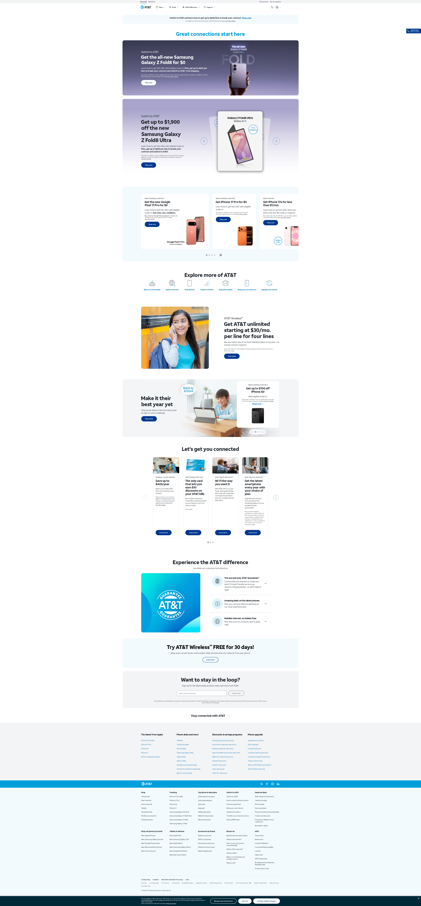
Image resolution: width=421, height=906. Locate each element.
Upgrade (201, 808)
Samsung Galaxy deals (185, 753)
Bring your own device (235, 808)
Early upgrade (253, 744)
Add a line (201, 804)
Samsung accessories (206, 843)
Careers (258, 851)
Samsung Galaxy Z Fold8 (179, 820)
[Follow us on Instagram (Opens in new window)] (272, 784)
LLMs (187, 879)
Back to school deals (184, 773)
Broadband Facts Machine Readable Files (264, 863)
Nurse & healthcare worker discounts (226, 753)
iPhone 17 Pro (146, 744)
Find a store (263, 2)
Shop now (148, 83)
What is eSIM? (232, 853)
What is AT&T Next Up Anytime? (259, 765)
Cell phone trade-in (234, 812)
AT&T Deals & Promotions (264, 796)
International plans (205, 800)
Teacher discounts (219, 765)
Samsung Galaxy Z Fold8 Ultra (181, 816)
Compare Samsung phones (258, 753)
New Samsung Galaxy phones (152, 839)
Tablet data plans (204, 812)
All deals (180, 740)
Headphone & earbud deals (187, 765)
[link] (265, 583)
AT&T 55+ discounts (219, 773)
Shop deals (149, 419)
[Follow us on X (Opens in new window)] (261, 784)
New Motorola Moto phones (151, 847)
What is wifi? (231, 863)
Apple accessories (204, 835)
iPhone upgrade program (150, 757)
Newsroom (259, 839)
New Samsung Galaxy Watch (180, 847)
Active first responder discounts (224, 744)
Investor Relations (261, 843)
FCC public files (145, 886)
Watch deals (181, 761)
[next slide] (276, 141)
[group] (153, 792)
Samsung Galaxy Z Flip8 (178, 823)
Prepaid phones (147, 820)
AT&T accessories (204, 839)
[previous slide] (203, 141)
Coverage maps (154, 883)
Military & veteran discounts (222, 757)
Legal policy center (201, 883)
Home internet (146, 804)
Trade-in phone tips (255, 761)
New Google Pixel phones (150, 843)
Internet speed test (234, 804)
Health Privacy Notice (260, 883)
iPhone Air (145, 748)
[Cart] (272, 7)
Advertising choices (216, 883)
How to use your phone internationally (235, 844)
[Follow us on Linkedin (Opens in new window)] (278, 784)
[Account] (278, 7)
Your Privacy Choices (242, 883)
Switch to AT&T (232, 796)
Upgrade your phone (269, 289)
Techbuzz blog (145, 879)
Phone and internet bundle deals (267, 812)
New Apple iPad (175, 835)
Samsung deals (260, 808)
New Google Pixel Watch (178, 851)
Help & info (259, 855)
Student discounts (219, 761)
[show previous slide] (252, 431)
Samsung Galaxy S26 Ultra (179, 812)
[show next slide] (263, 431)
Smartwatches (146, 812)
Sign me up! (236, 693)
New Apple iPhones (148, 835)
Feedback (156, 879)
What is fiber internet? (235, 849)
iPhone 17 (144, 753)
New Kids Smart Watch (178, 855)
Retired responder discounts (223, 748)
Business (151, 2)
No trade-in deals (261, 825)
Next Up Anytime (204, 820)
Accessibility (176, 883)
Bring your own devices (247, 289)
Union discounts (218, 769)
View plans (232, 356)
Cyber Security (274, 883)
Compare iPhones (254, 748)
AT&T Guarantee (261, 859)
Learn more (163, 533)
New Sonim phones (148, 851)
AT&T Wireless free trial (256, 769)
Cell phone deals (183, 744)
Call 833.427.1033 (286, 222)
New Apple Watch (176, 843)
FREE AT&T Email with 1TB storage (172, 879)
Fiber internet (146, 800)
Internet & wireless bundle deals (188, 769)
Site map (144, 883)
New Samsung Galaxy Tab (179, 839)
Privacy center (228, 883)
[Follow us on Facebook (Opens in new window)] (267, 784)
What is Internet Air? (234, 839)
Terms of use (165, 883)
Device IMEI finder (233, 820)
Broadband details (187, 883)
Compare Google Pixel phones (259, 757)
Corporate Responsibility (264, 847)
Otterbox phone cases (206, 847)
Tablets (144, 808)
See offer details (231, 21)
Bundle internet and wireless (237, 835)
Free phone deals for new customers (264, 821)
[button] (220, 255)
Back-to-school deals (152, 289)
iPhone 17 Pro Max (148, 740)
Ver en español (275, 2)
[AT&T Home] (145, 7)
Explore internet (172, 289)
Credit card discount (262, 816)
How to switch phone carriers (237, 800)
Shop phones (189, 289)
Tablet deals (181, 757)
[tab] (206, 255)
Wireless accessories (148, 816)
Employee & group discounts (223, 740)
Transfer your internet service (238, 816)
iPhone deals (181, 748)
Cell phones (145, 796)
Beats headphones (205, 851)
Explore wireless (206, 289)
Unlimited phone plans (206, 796)
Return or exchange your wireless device (236, 858)
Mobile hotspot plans (206, 816)
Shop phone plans (225, 289)
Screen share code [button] (262, 868)
